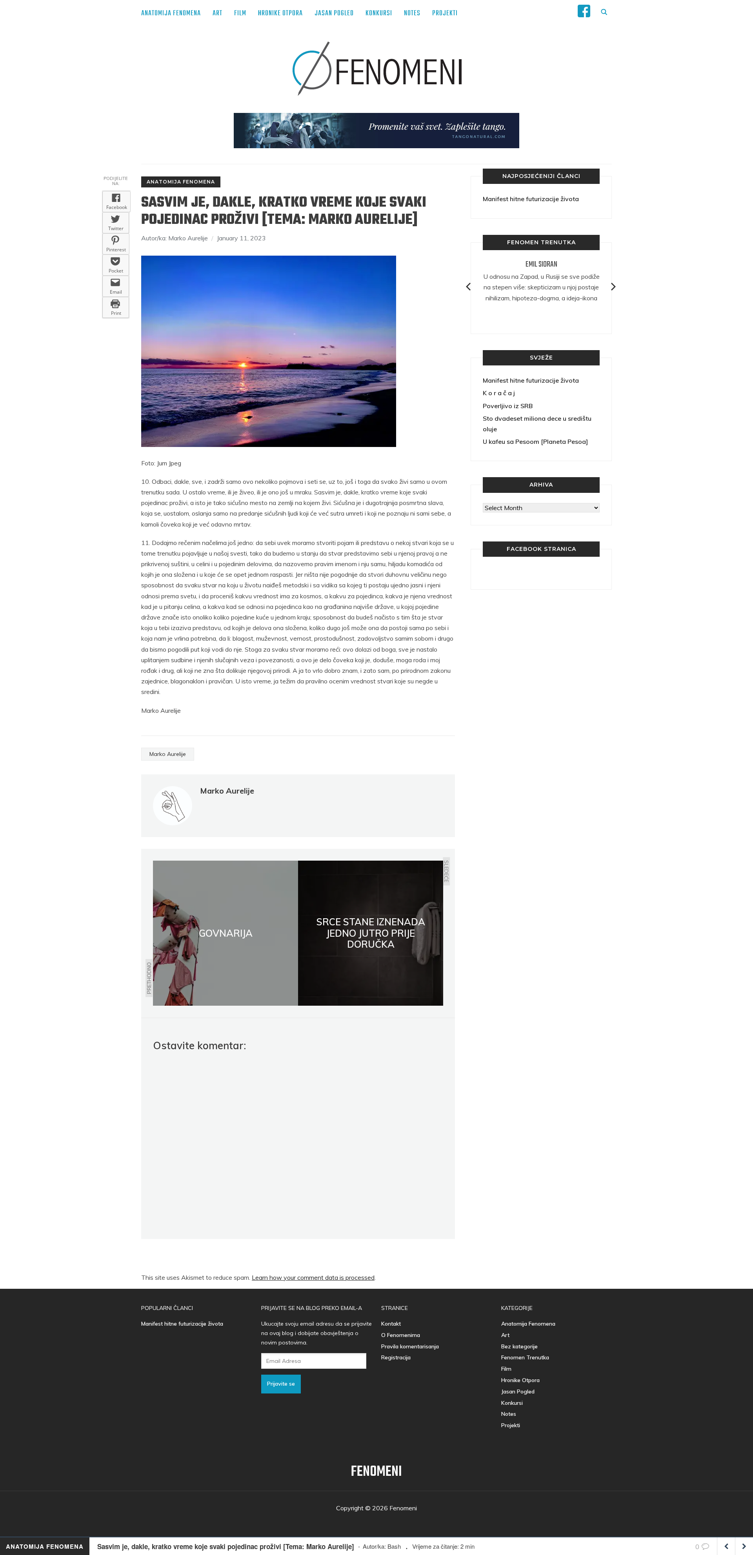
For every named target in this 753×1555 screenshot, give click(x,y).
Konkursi (379, 13)
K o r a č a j (499, 393)
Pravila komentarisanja (410, 1346)
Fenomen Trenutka (525, 1357)
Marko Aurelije (167, 754)
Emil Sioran (541, 264)
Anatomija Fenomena (171, 13)
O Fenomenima (400, 1335)
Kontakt (391, 1323)
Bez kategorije (519, 1346)
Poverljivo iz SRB (508, 406)
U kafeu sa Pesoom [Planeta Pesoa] (535, 441)
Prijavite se (281, 1383)
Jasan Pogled (334, 13)
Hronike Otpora (280, 13)
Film (240, 13)
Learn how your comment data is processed (313, 1277)
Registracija (396, 1357)
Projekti (445, 13)
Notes (412, 13)
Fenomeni (376, 1472)
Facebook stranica (541, 548)
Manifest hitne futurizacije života (531, 199)
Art (217, 13)
